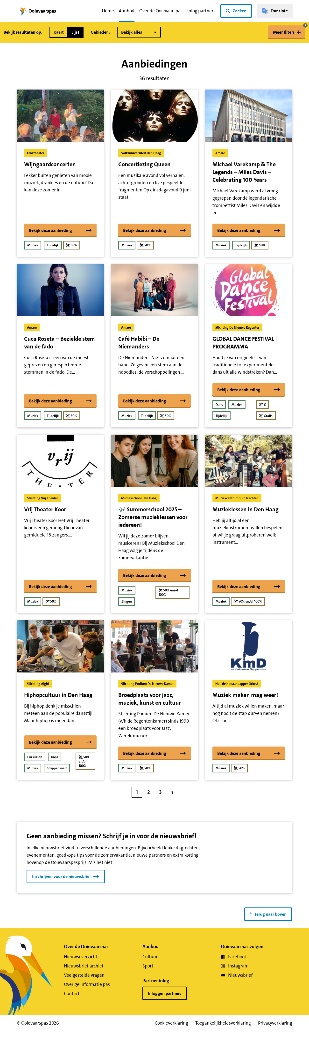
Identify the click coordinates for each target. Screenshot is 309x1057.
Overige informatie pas (87, 984)
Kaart (59, 32)
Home (108, 11)
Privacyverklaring (275, 1023)
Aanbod (126, 11)
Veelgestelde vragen (84, 975)
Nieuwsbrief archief (84, 966)
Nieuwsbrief (240, 975)
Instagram (238, 966)
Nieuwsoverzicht (80, 957)
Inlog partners (201, 11)
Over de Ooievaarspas (161, 11)
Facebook (237, 957)
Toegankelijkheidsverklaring (223, 1023)
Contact (71, 993)
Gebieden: (100, 32)
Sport (147, 966)
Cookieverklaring (171, 1023)
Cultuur (150, 957)
